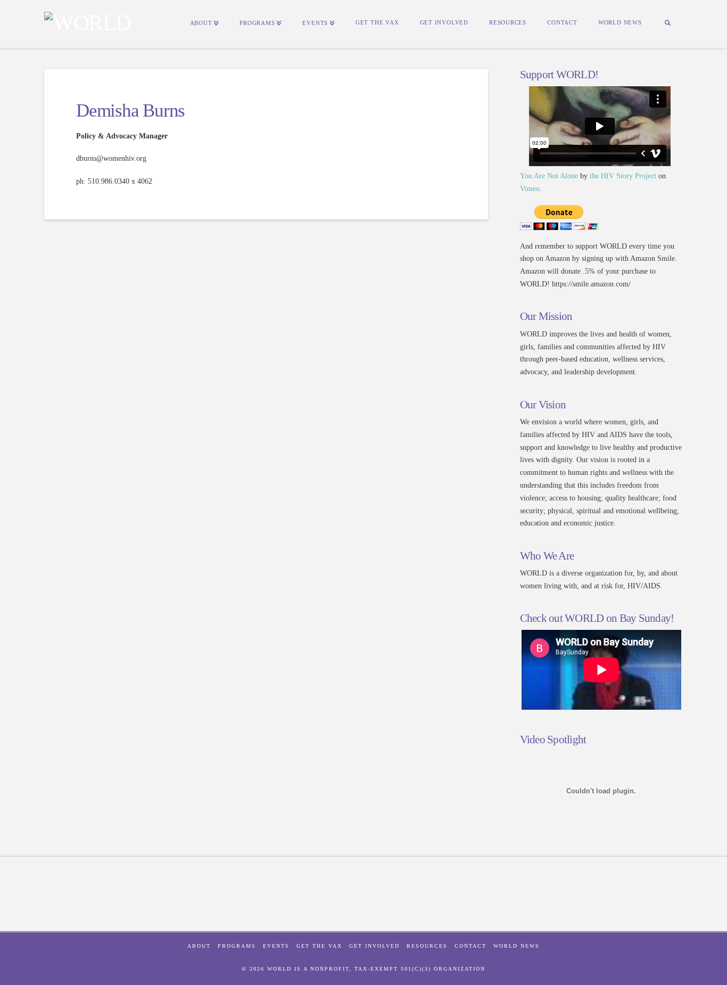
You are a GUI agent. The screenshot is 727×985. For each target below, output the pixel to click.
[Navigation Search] (667, 24)
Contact (470, 946)
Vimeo (530, 189)
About (199, 946)
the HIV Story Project (623, 176)
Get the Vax (319, 946)
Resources (427, 946)
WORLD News (516, 946)
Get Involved (374, 946)
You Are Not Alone (549, 176)
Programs (237, 946)
